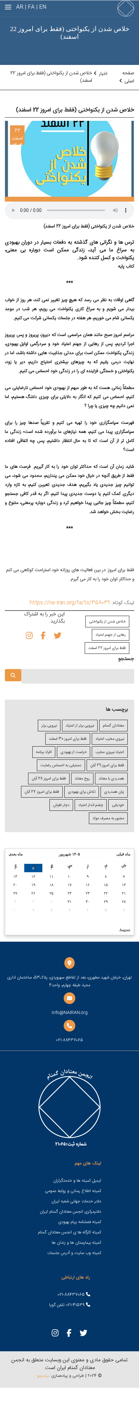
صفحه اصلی (128, 77)
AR (19, 7)
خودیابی (118, 805)
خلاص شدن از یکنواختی (107, 621)
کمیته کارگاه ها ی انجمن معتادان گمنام (69, 1232)
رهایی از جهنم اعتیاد (110, 635)
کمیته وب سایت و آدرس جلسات (74, 1253)
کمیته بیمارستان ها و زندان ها (76, 1242)
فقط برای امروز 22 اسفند (107, 648)
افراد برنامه (44, 752)
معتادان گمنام (113, 725)
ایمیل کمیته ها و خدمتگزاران (77, 1180)
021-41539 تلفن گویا (67, 1305)
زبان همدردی (114, 792)
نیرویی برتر (49, 725)
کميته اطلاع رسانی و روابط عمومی (73, 1191)
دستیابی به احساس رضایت (60, 765)
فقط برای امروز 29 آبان (107, 765)
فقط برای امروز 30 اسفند (68, 739)
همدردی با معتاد (111, 778)
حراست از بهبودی (73, 752)
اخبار (103, 74)
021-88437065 (72, 1294)
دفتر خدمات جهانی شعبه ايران (76, 1201)
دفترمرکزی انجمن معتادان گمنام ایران (70, 1211)
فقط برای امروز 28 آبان (49, 778)
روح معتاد (82, 778)
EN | (41, 7)
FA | (30, 7)
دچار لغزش (61, 805)
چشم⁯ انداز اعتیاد (90, 805)
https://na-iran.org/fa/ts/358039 (70, 603)
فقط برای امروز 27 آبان (42, 792)
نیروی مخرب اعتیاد (109, 739)
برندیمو (43, 1375)
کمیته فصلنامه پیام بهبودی (79, 1222)
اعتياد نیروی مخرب (109, 752)
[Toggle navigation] (8, 7)
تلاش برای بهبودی (81, 792)
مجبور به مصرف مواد (108, 818)
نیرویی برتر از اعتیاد (80, 725)
